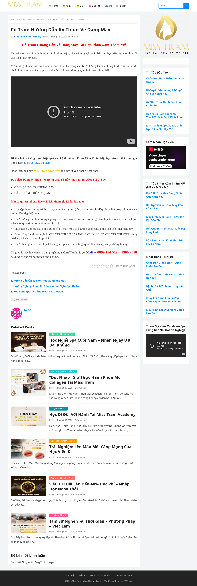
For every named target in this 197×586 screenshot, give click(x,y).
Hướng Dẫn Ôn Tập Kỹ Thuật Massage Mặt (39, 280)
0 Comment (73, 36)
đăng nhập (28, 562)
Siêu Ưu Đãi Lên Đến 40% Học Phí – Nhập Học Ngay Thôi (89, 486)
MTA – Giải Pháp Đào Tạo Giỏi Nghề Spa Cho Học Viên (164, 127)
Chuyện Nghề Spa (58, 408)
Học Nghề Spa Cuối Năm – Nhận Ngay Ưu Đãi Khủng (89, 342)
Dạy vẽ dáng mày (19, 299)
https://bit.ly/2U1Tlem (37, 162)
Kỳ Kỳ (45, 36)
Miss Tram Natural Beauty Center (87, 581)
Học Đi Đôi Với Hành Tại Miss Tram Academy (92, 414)
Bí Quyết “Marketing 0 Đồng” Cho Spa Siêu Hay (164, 92)
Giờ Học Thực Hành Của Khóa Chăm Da (164, 103)
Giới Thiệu (70, 575)
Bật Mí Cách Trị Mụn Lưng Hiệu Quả (165, 288)
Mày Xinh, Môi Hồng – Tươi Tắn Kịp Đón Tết (165, 218)
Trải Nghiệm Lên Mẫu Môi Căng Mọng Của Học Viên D (90, 449)
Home (13, 19)
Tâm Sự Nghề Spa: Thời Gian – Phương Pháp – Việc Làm (92, 523)
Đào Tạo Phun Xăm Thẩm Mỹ (31, 19)
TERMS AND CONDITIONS (102, 575)
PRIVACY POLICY (124, 575)
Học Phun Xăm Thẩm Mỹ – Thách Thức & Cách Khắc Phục (164, 115)
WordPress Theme (112, 581)
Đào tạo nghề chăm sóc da (62, 334)
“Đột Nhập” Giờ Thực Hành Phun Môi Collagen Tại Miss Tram (85, 380)
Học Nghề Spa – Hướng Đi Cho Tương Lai (38, 291)
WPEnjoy (128, 581)
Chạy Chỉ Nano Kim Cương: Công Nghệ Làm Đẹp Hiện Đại (164, 299)
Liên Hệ (82, 575)
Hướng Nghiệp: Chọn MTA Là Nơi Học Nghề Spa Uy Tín (46, 286)
